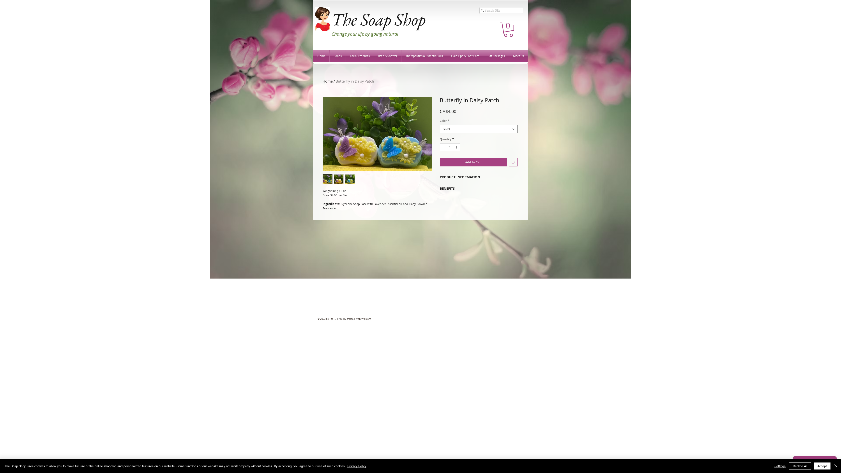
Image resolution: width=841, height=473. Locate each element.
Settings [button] (780, 466)
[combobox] (479, 129)
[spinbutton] (450, 147)
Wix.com (366, 318)
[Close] (835, 465)
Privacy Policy (356, 466)
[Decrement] (443, 147)
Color (444, 121)
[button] (508, 30)
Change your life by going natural (365, 34)
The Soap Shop (379, 19)
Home (328, 81)
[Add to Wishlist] (513, 162)
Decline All (800, 466)
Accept (822, 466)
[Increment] (456, 147)
